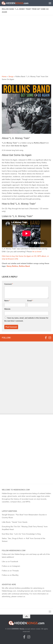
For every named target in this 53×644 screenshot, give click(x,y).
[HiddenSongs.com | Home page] (19, 3)
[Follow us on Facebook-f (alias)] (45, 337)
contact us (21, 596)
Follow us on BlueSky (10, 575)
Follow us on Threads (10, 571)
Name (7, 301)
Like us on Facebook (10, 561)
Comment (8, 284)
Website (7, 309)
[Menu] (50, 3)
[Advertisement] (26, 44)
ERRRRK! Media (17, 629)
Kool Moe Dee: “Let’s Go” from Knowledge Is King (21, 534)
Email (30, 301)
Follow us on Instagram (11, 566)
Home (4, 76)
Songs (11, 76)
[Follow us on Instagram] (49, 337)
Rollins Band (24, 266)
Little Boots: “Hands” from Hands (14, 522)
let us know (36, 252)
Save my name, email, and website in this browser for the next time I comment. (26, 319)
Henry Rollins (12, 266)
